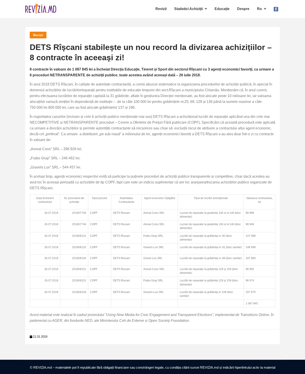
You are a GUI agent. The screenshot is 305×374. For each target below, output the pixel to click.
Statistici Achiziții (189, 9)
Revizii (161, 9)
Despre (243, 9)
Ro (260, 9)
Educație (222, 9)
